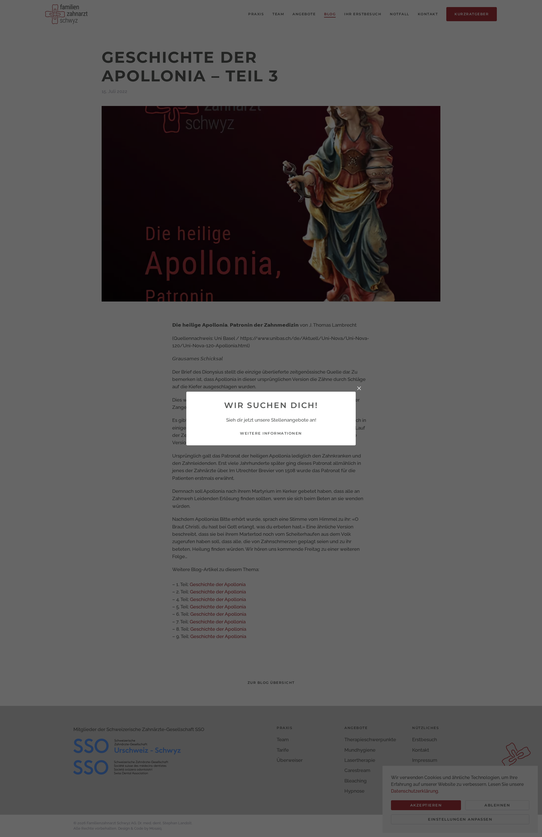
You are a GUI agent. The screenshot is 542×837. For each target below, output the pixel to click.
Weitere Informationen (271, 433)
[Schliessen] (359, 388)
